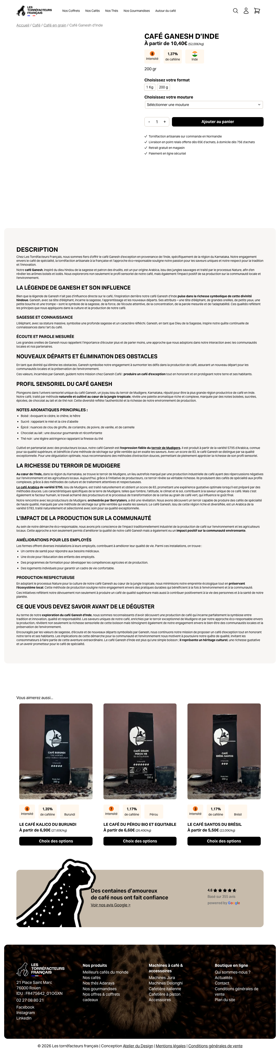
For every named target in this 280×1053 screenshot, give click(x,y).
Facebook (25, 1007)
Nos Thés (111, 10)
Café (36, 25)
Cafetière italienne (165, 988)
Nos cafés (92, 977)
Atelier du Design (138, 1045)
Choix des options (56, 841)
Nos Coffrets (71, 10)
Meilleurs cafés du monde (105, 972)
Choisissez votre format (167, 80)
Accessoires (160, 999)
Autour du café (165, 10)
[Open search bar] (236, 10)
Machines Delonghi (166, 983)
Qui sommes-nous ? (232, 972)
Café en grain (55, 25)
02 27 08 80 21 (30, 1000)
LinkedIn (24, 1018)
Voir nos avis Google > (111, 904)
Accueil (22, 25)
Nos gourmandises (100, 988)
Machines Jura (162, 977)
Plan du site (225, 999)
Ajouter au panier (217, 121)
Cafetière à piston (164, 994)
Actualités (224, 977)
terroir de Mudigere (165, 448)
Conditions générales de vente (215, 1045)
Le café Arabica (27, 487)
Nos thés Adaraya (98, 983)
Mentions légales (171, 1045)
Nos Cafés (92, 10)
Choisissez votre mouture (168, 97)
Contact (222, 983)
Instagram (25, 1012)
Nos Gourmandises (137, 10)
